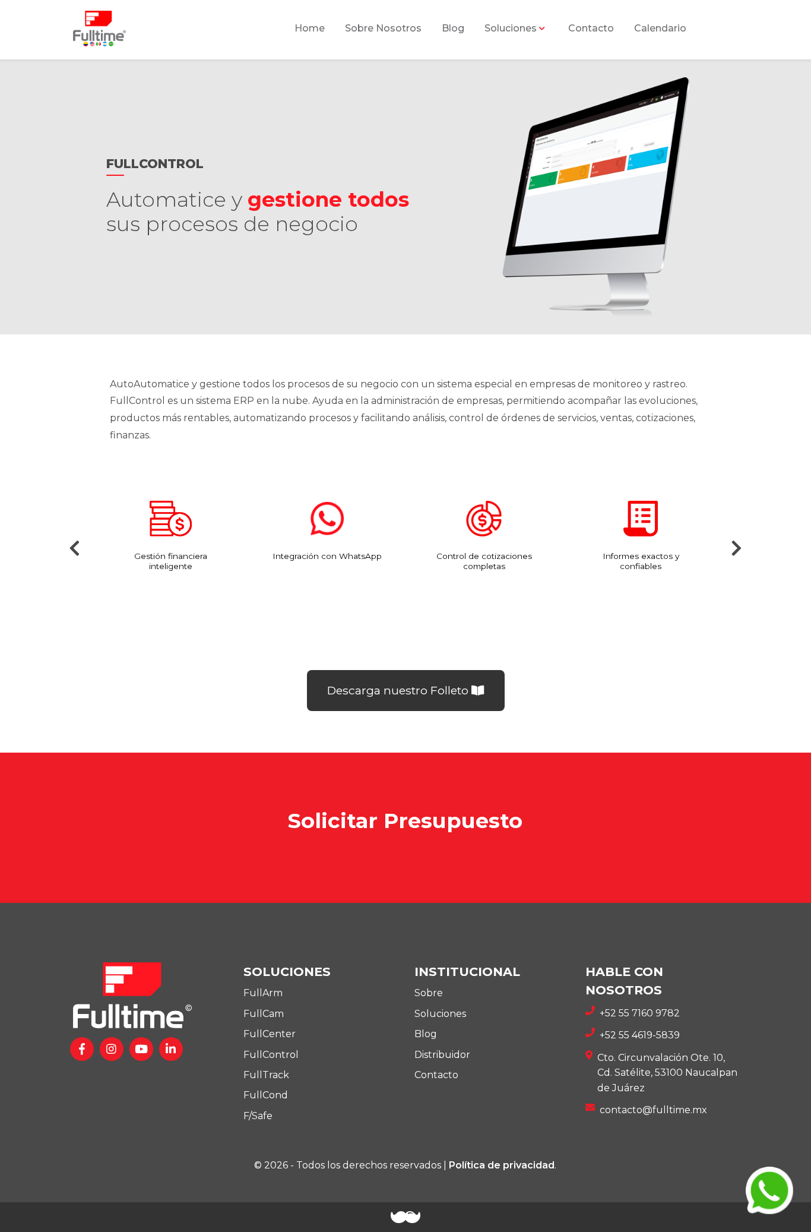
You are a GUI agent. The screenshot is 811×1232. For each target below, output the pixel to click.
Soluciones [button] (510, 28)
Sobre (428, 993)
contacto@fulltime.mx (653, 1110)
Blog (453, 28)
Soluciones (440, 1013)
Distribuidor (442, 1054)
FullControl (271, 1054)
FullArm (263, 993)
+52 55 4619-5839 (640, 1035)
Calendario (660, 28)
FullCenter (269, 1034)
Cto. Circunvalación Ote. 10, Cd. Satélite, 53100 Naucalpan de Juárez (667, 1073)
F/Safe (258, 1116)
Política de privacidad (502, 1165)
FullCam (263, 1013)
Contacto (591, 28)
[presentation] (75, 548)
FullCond (265, 1095)
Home (309, 28)
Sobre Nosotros (383, 28)
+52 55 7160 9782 (640, 1013)
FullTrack (266, 1075)
